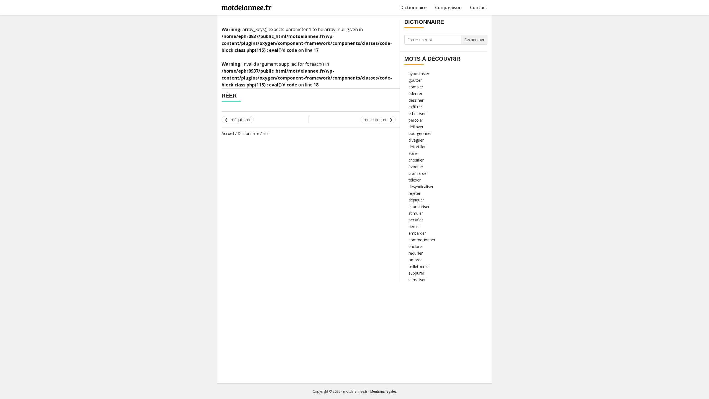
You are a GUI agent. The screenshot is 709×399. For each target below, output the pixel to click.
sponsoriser (419, 206)
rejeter (414, 193)
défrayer (416, 126)
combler (416, 86)
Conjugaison (448, 7)
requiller (416, 253)
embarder (417, 233)
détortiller (417, 146)
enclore (415, 246)
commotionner (422, 239)
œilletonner (419, 266)
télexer (415, 180)
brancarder (418, 173)
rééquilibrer (241, 119)
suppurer (416, 273)
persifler (416, 219)
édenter (415, 93)
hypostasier (419, 73)
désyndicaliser (421, 186)
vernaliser (417, 279)
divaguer (416, 140)
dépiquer (416, 200)
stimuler (416, 213)
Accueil (228, 133)
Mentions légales (383, 391)
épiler (413, 153)
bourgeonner (420, 133)
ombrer (415, 259)
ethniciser (417, 113)
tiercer (414, 226)
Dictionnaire (413, 7)
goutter (415, 80)
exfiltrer (415, 106)
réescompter (375, 119)
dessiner (416, 100)
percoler (416, 120)
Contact (478, 7)
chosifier (416, 160)
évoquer (416, 166)
